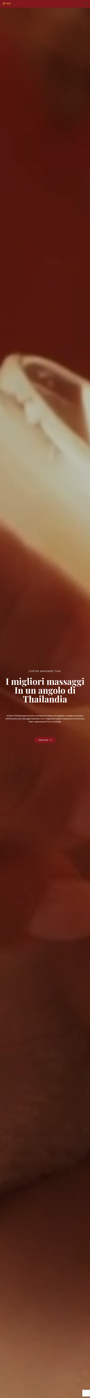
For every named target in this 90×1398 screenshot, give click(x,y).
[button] (45, 740)
